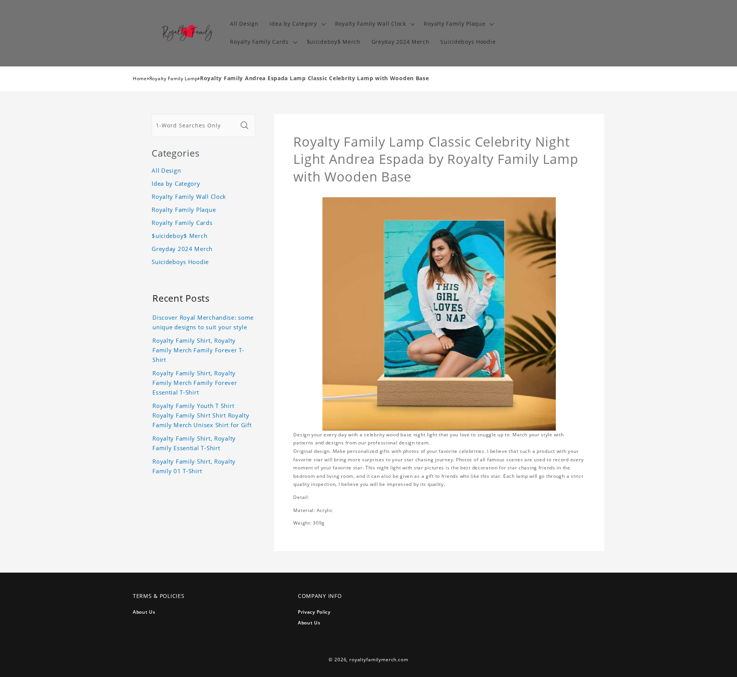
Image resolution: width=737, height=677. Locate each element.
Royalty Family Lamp (173, 78)
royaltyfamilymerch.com (378, 659)
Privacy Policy (314, 612)
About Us (144, 612)
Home (140, 78)
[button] (296, 24)
